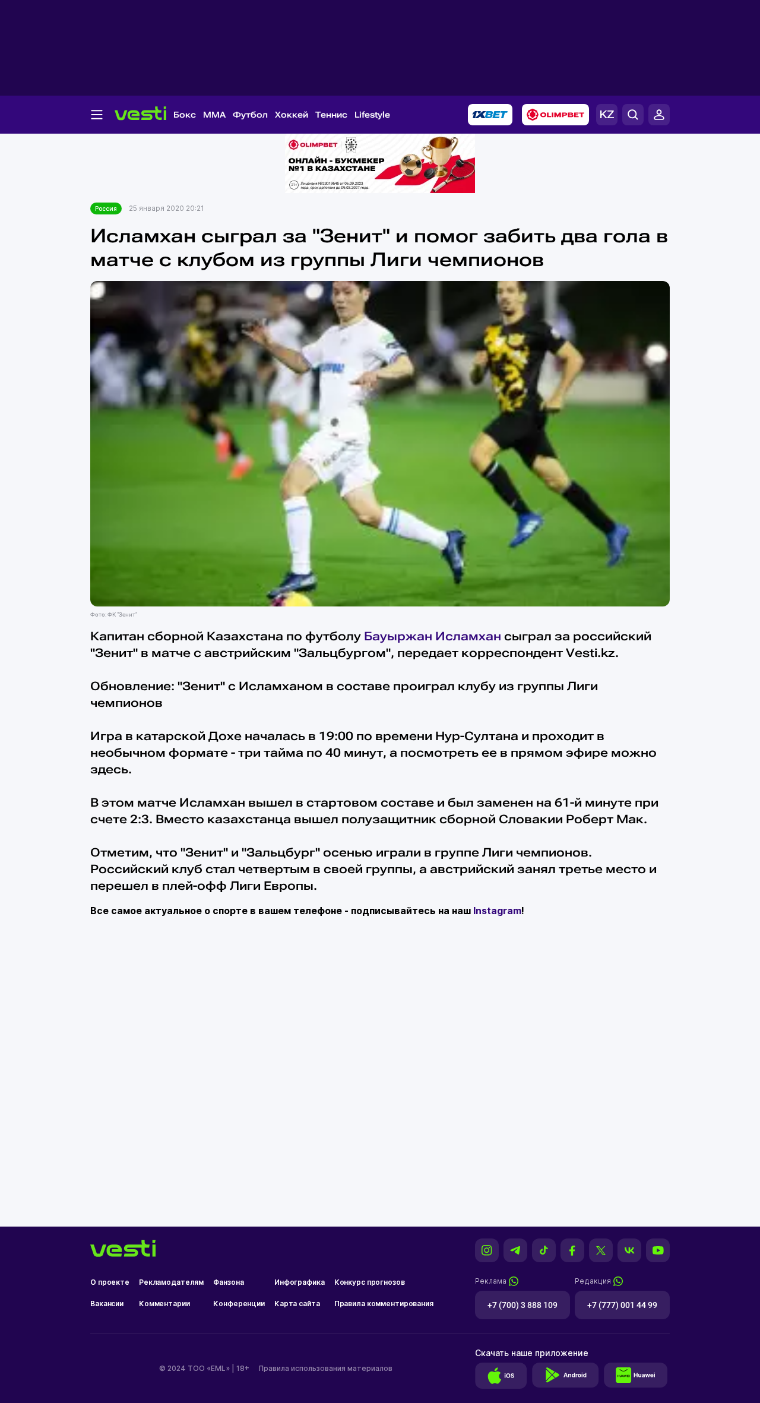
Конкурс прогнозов (369, 1282)
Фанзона (228, 1282)
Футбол (250, 114)
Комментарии (164, 1303)
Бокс (184, 114)
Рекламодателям (171, 1282)
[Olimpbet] (555, 114)
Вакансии (107, 1303)
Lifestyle (372, 114)
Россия (106, 208)
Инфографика (299, 1282)
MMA (214, 114)
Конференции (239, 1303)
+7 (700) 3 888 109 (522, 1305)
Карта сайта (297, 1303)
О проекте (109, 1282)
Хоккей (291, 114)
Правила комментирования (383, 1303)
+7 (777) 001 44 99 (622, 1305)
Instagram (497, 911)
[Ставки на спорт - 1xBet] (490, 114)
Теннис (331, 114)
